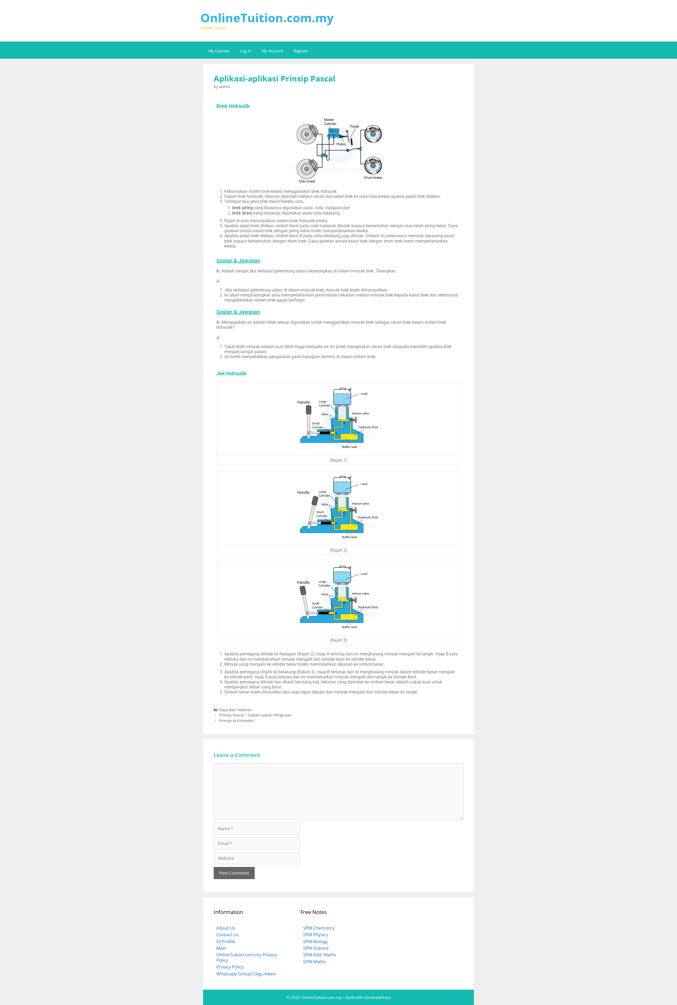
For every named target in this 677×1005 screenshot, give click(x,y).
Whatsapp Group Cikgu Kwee (246, 974)
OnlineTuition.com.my (267, 18)
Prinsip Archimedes (236, 720)
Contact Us (227, 934)
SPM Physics (315, 934)
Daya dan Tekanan (235, 709)
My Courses (219, 50)
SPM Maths (314, 961)
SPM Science (316, 948)
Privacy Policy (230, 967)
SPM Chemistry (319, 928)
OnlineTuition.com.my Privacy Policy (246, 957)
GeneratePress (377, 997)
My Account (272, 50)
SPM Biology (315, 941)
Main (221, 948)
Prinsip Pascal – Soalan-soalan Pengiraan (255, 715)
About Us (225, 928)
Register (301, 50)
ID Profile (225, 941)
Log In (245, 50)
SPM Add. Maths (319, 955)
